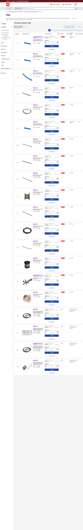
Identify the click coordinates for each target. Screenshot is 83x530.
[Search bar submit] (75, 8)
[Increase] (57, 43)
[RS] (7, 4)
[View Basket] (75, 4)
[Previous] (77, 27)
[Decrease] (46, 43)
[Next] (82, 27)
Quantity (47, 40)
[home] (6, 11)
